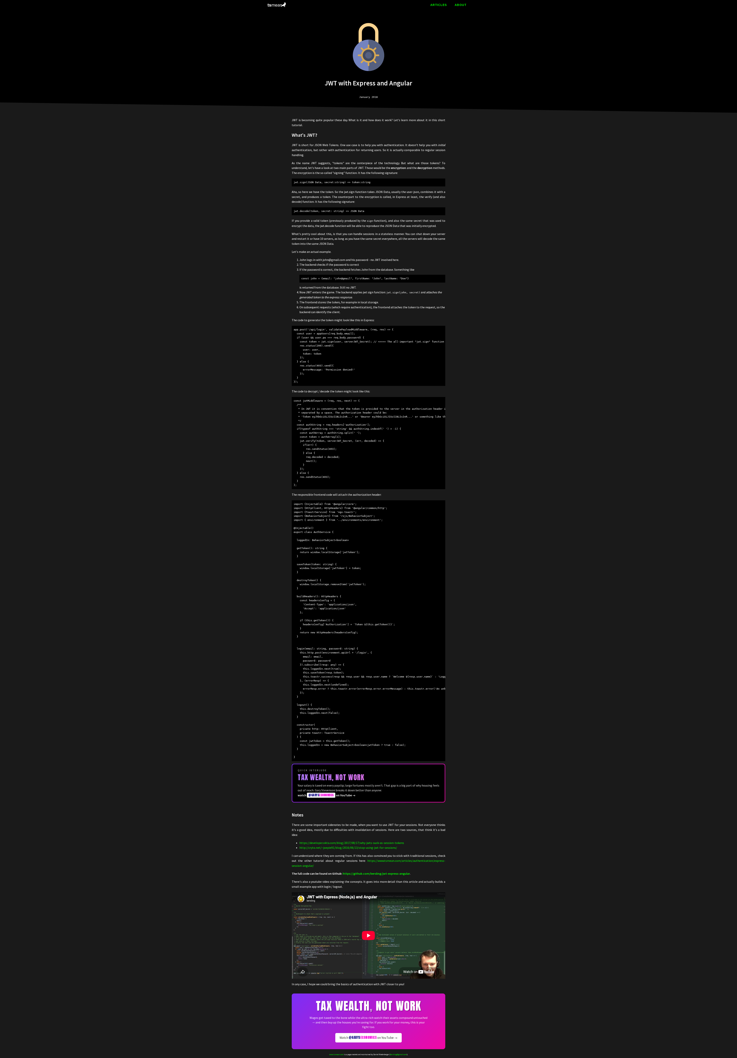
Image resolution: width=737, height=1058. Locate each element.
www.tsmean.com (336, 1054)
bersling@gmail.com (398, 1054)
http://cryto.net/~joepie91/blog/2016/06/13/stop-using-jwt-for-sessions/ (348, 848)
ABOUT (461, 5)
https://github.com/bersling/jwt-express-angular (376, 873)
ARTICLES (438, 5)
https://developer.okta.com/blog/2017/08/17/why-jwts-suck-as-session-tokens (351, 843)
